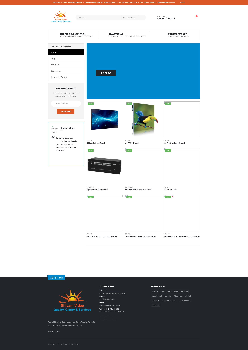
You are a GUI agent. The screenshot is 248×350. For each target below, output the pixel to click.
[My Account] (182, 17)
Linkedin (114, 318)
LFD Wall (90, 141)
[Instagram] (195, 2)
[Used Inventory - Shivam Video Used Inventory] (61, 17)
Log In (182, 3)
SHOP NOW (106, 73)
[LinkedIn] (198, 2)
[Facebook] (191, 2)
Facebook (102, 318)
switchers (155, 305)
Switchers (90, 187)
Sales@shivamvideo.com (110, 305)
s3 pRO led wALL (184, 300)
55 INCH (155, 291)
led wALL (168, 296)
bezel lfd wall (157, 296)
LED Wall (128, 141)
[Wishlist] (189, 17)
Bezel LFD (184, 291)
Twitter (108, 318)
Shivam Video (54, 331)
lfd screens (178, 296)
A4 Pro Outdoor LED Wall (169, 291)
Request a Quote (59, 77)
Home (53, 52)
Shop (53, 58)
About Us (55, 64)
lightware (155, 300)
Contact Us (56, 71)
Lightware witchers (169, 300)
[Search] (142, 17)
